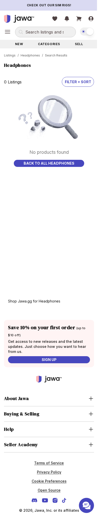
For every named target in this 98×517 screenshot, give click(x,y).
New (19, 44)
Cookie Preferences (47, 481)
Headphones (30, 55)
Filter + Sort (78, 82)
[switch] (87, 31)
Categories (49, 44)
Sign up (49, 359)
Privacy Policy (47, 472)
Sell (79, 44)
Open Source (47, 490)
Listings (10, 55)
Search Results (56, 55)
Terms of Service (47, 463)
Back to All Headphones (49, 163)
